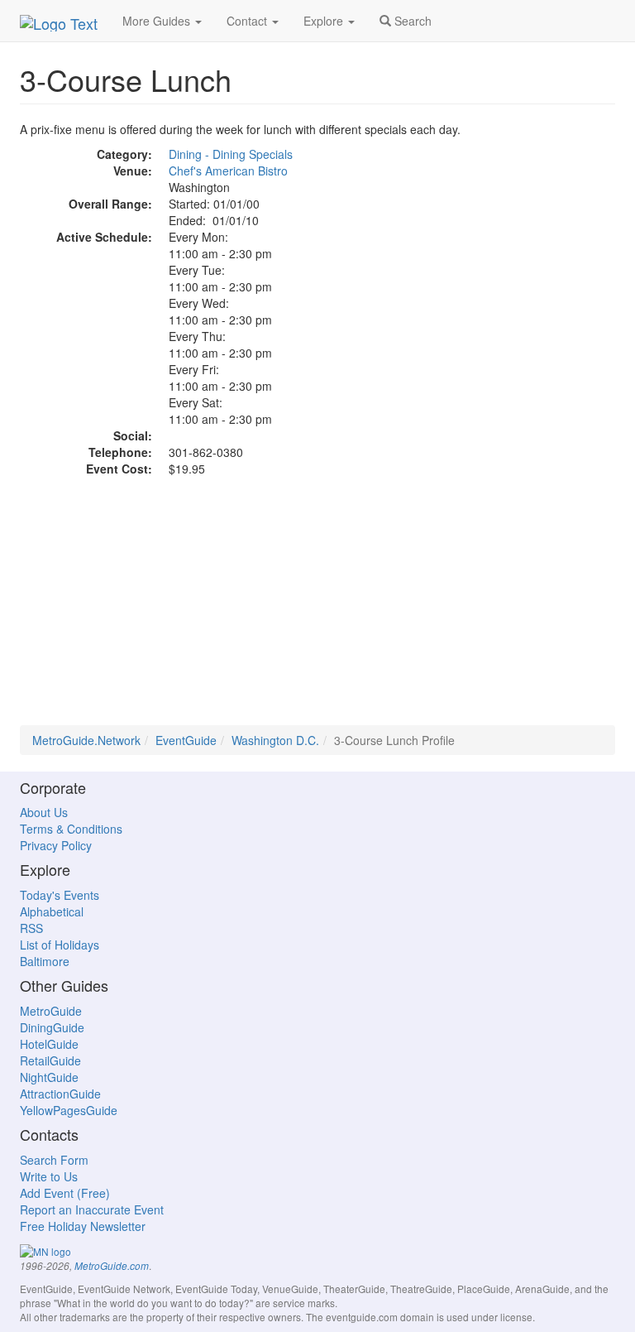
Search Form (54, 1160)
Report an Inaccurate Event (92, 1209)
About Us (44, 812)
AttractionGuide (60, 1093)
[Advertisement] (317, 609)
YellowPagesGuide (68, 1110)
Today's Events (59, 895)
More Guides (157, 20)
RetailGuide (50, 1060)
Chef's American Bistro (228, 170)
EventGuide (186, 740)
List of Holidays (59, 944)
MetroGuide (51, 1011)
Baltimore (44, 961)
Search (411, 20)
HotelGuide (49, 1044)
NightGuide (49, 1077)
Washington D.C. (275, 740)
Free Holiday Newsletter (83, 1226)
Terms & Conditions (71, 828)
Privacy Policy (56, 845)
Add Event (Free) (65, 1193)
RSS (31, 928)
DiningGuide (52, 1027)
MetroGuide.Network (86, 740)
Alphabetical (52, 911)
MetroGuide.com (111, 1265)
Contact (248, 20)
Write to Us (49, 1176)
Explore (324, 20)
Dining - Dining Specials (231, 154)
